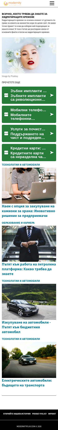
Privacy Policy (39, 413)
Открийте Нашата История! (17, 413)
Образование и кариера (18, 222)
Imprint (52, 413)
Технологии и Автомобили (21, 164)
